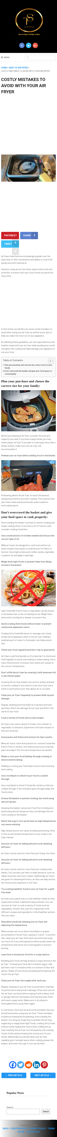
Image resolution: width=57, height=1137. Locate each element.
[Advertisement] (28, 124)
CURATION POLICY (19, 1128)
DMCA (5, 1128)
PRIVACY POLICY (38, 1128)
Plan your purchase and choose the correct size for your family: (28, 366)
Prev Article (15, 1075)
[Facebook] (12, 1064)
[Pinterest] (44, 1064)
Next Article (42, 1075)
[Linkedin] (36, 1064)
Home (4, 68)
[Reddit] (28, 1064)
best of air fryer (18, 68)
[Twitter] (20, 1064)
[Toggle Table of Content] (49, 360)
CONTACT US (32, 1132)
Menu (7, 57)
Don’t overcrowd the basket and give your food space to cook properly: (28, 372)
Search (10, 1107)
